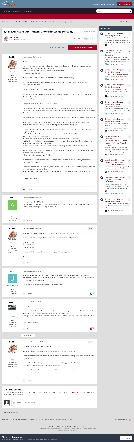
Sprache (51, 426)
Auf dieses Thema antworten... (25, 403)
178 (13, 216)
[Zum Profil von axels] (12, 205)
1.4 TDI (15, 37)
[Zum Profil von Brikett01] (106, 64)
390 (13, 75)
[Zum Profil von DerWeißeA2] (106, 154)
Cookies (83, 426)
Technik (25, 40)
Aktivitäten (16, 11)
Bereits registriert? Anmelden (103, 4)
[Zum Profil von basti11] (12, 309)
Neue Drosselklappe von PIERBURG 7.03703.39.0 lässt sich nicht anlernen (114, 162)
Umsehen (6, 11)
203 (13, 320)
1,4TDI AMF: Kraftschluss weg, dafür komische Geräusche (115, 52)
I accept (127, 438)
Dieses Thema (121, 11)
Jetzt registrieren (124, 4)
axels (12, 197)
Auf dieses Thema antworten (83, 47)
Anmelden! (27, 11)
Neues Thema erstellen (57, 47)
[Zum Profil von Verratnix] (106, 79)
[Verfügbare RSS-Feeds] (130, 419)
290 (13, 289)
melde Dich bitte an (74, 392)
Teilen (77, 39)
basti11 (12, 302)
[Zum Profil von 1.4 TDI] (6, 38)
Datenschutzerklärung (64, 426)
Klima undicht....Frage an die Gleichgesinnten (114, 34)
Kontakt (76, 426)
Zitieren (29, 189)
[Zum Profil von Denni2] (106, 172)
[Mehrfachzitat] (24, 189)
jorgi (12, 271)
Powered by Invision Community (67, 430)
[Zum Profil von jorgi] (12, 278)
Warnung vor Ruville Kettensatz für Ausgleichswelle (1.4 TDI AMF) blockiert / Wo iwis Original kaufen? (116, 140)
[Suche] (130, 11)
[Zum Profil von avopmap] (106, 45)
